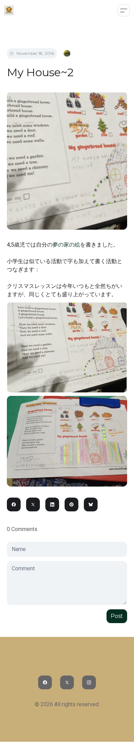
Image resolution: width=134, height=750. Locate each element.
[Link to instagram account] (89, 682)
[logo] (9, 10)
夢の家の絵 (66, 244)
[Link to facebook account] (45, 682)
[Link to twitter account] (67, 682)
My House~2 (40, 72)
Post (117, 616)
